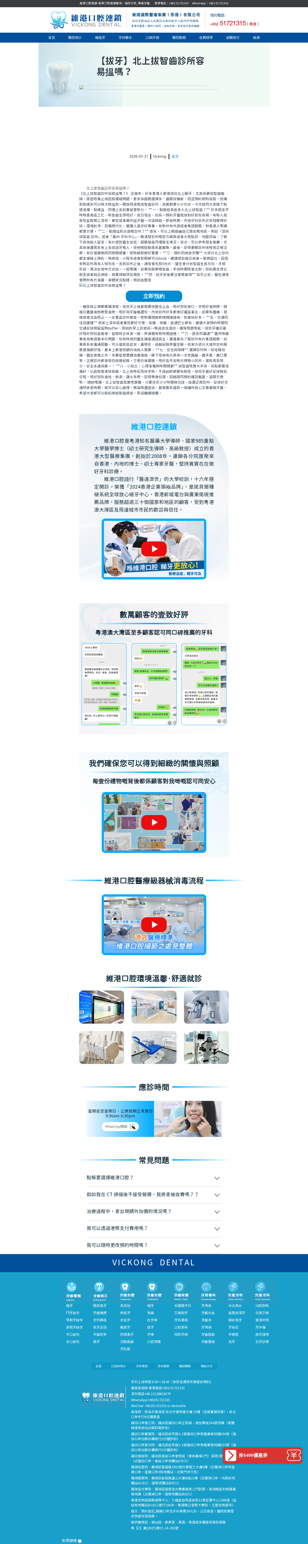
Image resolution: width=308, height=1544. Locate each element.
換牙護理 (262, 1334)
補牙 (150, 1305)
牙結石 (233, 1327)
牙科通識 (181, 1320)
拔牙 (175, 156)
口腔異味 (181, 1327)
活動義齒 (127, 1342)
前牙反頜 (100, 1327)
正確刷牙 (181, 1313)
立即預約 (154, 296)
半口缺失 (73, 1334)
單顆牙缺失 (74, 1320)
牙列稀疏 (100, 1320)
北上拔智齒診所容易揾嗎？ (108, 188)
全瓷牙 (125, 1320)
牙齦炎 (206, 1320)
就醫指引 (233, 37)
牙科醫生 (125, 37)
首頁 (51, 37)
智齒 (150, 1313)
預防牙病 (181, 1334)
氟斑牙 (125, 1327)
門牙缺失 (73, 1313)
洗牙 (231, 1342)
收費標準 (206, 37)
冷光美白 (235, 1305)
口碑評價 (152, 37)
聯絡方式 (207, 1366)
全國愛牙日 (182, 1305)
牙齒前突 (100, 1334)
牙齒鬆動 (208, 1334)
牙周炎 (206, 1305)
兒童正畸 (262, 1313)
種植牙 (100, 37)
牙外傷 (260, 1327)
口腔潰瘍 (154, 1342)
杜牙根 (152, 1320)
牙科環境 (142, 1366)
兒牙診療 (262, 1342)
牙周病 (206, 1327)
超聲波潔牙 (236, 1313)
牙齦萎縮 (208, 1342)
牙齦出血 (208, 1313)
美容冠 (125, 1305)
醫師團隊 (185, 1366)
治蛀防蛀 (262, 1305)
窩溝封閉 (262, 1320)
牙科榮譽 (163, 1366)
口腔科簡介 (118, 1366)
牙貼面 (125, 1349)
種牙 (69, 1305)
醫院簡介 (75, 37)
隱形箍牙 (100, 1305)
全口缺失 (73, 1342)
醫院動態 (179, 37)
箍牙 (96, 1342)
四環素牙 (127, 1334)
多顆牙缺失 (74, 1327)
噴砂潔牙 (235, 1320)
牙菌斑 (233, 1334)
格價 (256, 37)
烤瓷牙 (125, 1313)
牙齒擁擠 (100, 1313)
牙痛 (150, 1334)
